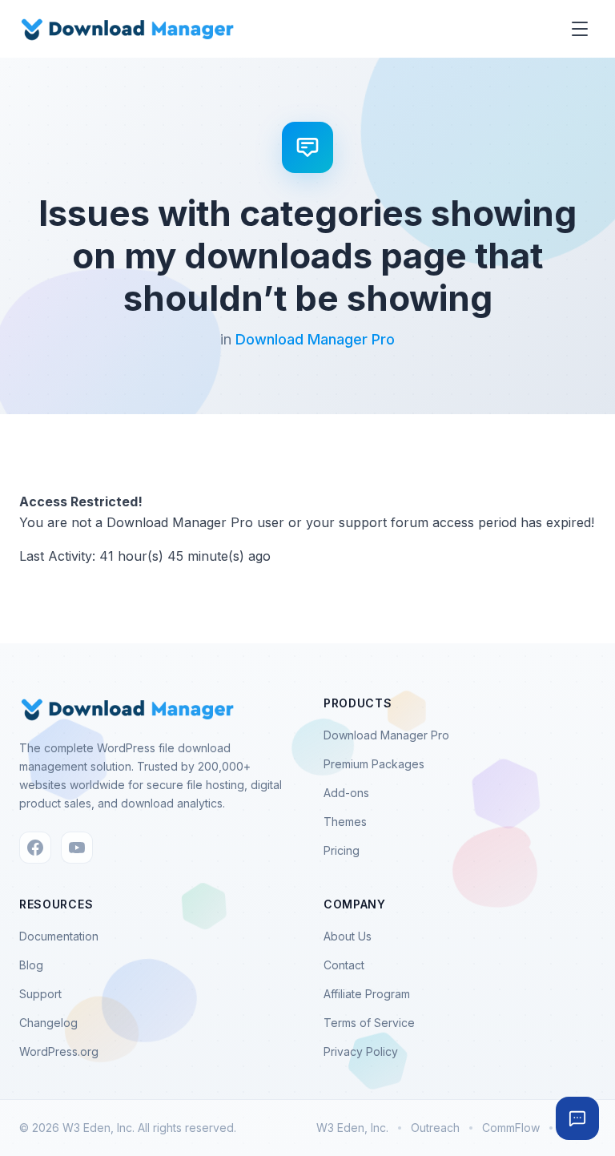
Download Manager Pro (315, 339)
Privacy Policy (361, 1051)
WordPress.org (58, 1051)
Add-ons (346, 793)
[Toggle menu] (580, 29)
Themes (345, 821)
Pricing (342, 850)
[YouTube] (77, 848)
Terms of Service (369, 1022)
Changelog (48, 1022)
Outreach (435, 1127)
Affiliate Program (367, 994)
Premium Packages (374, 764)
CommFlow (511, 1127)
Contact (344, 965)
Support (40, 994)
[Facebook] (35, 848)
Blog (31, 965)
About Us (348, 936)
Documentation (58, 936)
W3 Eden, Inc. (352, 1127)
